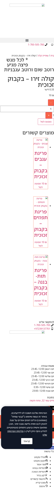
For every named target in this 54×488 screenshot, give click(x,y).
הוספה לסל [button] (38, 185)
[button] (27, 40)
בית (52, 55)
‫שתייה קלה (43, 55)
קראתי (27, 441)
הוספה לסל (45, 121)
